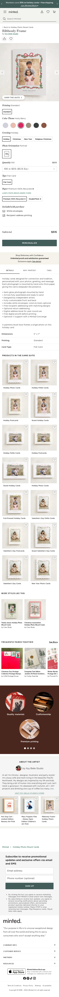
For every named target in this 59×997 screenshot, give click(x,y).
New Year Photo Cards (41, 583)
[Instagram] (34, 978)
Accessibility (47, 985)
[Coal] (36, 125)
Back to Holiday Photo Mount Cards (18, 27)
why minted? (29, 270)
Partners (7, 957)
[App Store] (16, 971)
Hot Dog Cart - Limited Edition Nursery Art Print (8, 819)
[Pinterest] (28, 978)
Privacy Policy (28, 985)
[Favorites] (48, 12)
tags (49, 270)
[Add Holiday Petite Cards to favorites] (54, 361)
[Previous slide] (2, 72)
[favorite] (11, 39)
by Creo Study (6, 627)
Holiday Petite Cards (40, 388)
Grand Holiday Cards (40, 420)
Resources (8, 963)
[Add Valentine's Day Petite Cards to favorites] (54, 492)
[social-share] (4, 39)
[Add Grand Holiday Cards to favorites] (54, 394)
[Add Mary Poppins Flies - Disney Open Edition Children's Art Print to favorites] (36, 798)
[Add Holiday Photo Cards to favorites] (26, 361)
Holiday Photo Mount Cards (26, 847)
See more (53, 642)
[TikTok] (31, 978)
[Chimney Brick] (44, 125)
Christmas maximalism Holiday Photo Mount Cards (34, 623)
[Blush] (13, 125)
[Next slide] (57, 72)
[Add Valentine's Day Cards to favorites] (26, 557)
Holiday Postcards (10, 420)
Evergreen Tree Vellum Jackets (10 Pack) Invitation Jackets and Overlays (34, 672)
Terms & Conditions (14, 985)
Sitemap (38, 985)
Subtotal (7, 232)
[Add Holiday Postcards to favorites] (26, 394)
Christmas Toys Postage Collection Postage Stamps (11, 672)
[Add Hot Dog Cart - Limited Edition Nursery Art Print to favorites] (16, 798)
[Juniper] (5, 125)
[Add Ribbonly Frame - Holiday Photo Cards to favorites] (56, 798)
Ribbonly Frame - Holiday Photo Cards (49, 819)
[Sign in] (42, 12)
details (10, 270)
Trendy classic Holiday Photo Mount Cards (11, 623)
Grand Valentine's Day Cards (43, 551)
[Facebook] (24, 978)
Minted (5, 847)
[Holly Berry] (21, 125)
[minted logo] (13, 12)
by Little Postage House (9, 676)
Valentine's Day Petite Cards (43, 518)
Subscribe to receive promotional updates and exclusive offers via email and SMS (28, 860)
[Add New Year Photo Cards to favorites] (54, 557)
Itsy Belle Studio (11, 34)
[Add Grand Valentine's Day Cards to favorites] (54, 524)
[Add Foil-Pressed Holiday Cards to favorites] (26, 492)
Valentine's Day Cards (12, 583)
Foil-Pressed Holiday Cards (14, 518)
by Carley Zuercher (31, 676)
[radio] (7, 112)
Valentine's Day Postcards (13, 551)
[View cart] (54, 12)
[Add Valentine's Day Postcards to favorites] (26, 524)
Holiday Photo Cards (11, 388)
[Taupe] (28, 125)
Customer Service (12, 951)
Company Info (10, 945)
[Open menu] (5, 12)
